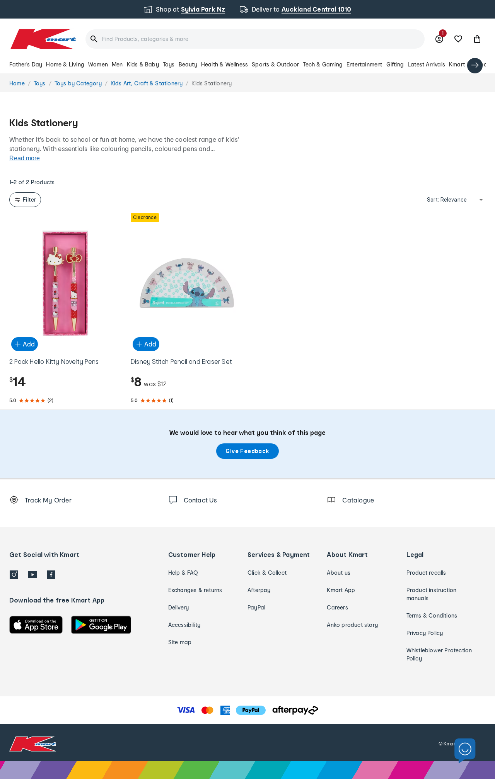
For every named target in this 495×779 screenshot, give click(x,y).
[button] (477, 39)
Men (117, 64)
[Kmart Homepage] (42, 39)
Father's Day (25, 64)
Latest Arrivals (426, 64)
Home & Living (65, 64)
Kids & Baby (143, 64)
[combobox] (255, 39)
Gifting (395, 64)
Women (98, 64)
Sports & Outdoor (275, 64)
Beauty (188, 64)
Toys (169, 64)
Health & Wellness (224, 64)
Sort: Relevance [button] (447, 200)
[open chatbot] (465, 751)
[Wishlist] (458, 39)
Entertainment (364, 64)
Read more (24, 158)
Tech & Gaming (323, 64)
